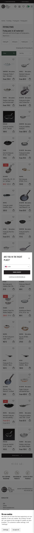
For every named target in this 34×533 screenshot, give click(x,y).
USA (9, 267)
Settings (5, 530)
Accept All (16, 530)
